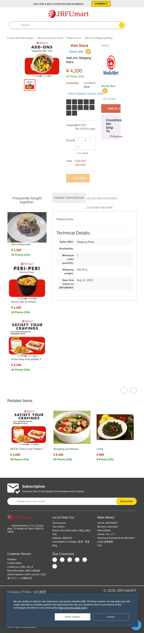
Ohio (92, 128)
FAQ (99, 545)
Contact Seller (95, 93)
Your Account (59, 523)
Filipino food (74, 37)
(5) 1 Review (109, 99)
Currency (101, 3)
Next (133, 390)
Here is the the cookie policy (72, 608)
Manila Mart (76, 51)
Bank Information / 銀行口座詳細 (23, 570)
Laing (100, 448)
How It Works (104, 530)
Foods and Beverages (20, 37)
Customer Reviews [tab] (99, 207)
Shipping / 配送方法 (62, 538)
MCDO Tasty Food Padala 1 (27, 448)
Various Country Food (50, 37)
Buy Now (79, 178)
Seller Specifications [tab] (101, 198)
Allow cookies (72, 617)
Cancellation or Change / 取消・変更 (71, 541)
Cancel (111, 617)
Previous (124, 390)
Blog (54, 545)
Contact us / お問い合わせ (20, 567)
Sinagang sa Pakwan (65, 448)
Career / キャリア (106, 534)
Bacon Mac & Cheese (23, 301)
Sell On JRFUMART (107, 523)
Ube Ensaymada (20, 244)
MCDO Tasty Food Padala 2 (26, 359)
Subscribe (126, 501)
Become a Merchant (107, 526)
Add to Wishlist (76, 93)
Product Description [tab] (69, 198)
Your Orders (58, 526)
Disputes (11, 559)
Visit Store (79, 45)
